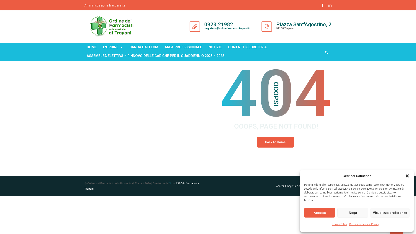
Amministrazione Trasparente (104, 5)
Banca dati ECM (144, 47)
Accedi (280, 186)
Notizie (215, 47)
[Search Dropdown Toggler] (326, 52)
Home (92, 47)
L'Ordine (110, 47)
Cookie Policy (339, 224)
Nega (353, 213)
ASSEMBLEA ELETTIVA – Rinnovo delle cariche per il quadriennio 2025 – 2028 (155, 56)
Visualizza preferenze (390, 213)
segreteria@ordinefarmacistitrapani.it (227, 28)
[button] (407, 176)
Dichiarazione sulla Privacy (364, 224)
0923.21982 (218, 24)
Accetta (320, 213)
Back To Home (275, 142)
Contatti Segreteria (247, 47)
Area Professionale (183, 47)
